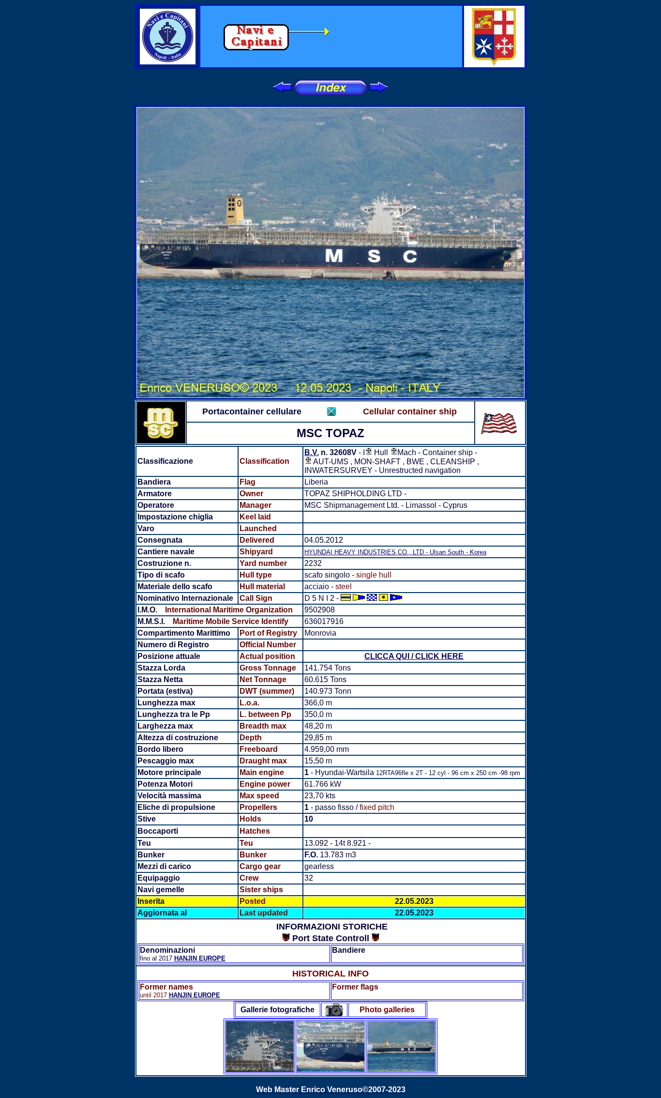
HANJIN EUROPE (199, 958)
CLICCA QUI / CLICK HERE (414, 656)
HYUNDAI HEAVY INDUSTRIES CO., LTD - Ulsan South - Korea (395, 552)
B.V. (311, 452)
